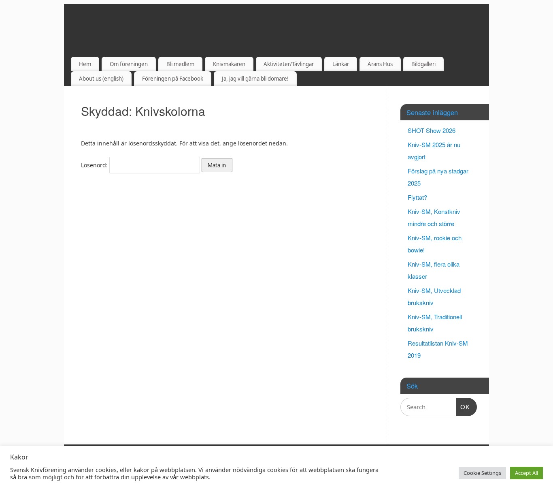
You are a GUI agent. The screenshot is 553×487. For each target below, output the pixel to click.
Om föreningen (129, 64)
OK (463, 406)
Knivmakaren (229, 64)
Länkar (340, 64)
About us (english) (101, 78)
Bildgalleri (423, 64)
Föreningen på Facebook (172, 78)
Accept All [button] (526, 472)
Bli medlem (180, 64)
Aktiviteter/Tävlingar (289, 64)
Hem (85, 64)
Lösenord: (95, 165)
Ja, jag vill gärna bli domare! (255, 78)
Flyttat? (417, 197)
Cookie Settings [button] (482, 472)
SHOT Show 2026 (431, 130)
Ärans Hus (380, 64)
